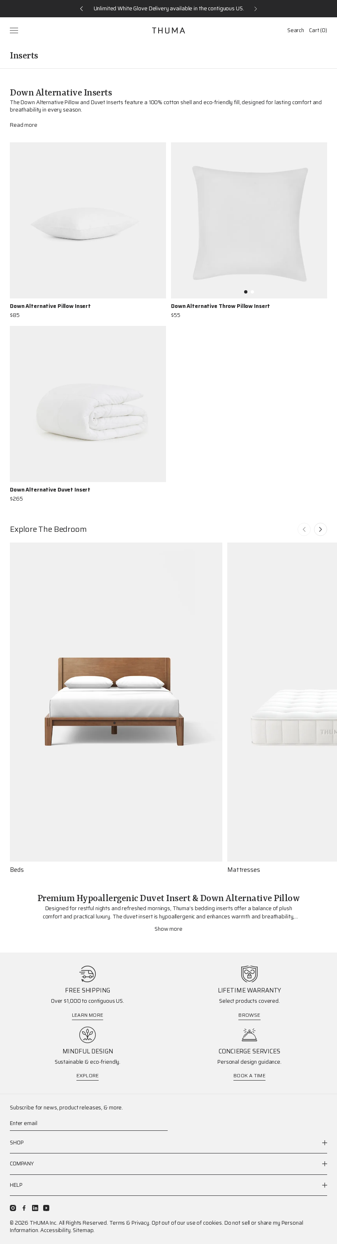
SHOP (16, 1143)
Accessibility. (56, 1230)
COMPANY (22, 1163)
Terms (117, 1222)
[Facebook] (24, 1208)
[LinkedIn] (35, 1208)
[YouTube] (46, 1208)
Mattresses (243, 870)
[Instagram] (13, 1208)
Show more (168, 929)
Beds (16, 870)
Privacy (140, 1222)
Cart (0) (318, 30)
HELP (16, 1185)
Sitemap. (84, 1230)
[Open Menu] (15, 30)
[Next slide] (320, 529)
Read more (23, 125)
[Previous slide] (304, 529)
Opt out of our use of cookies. (187, 1222)
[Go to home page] (168, 30)
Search (295, 30)
